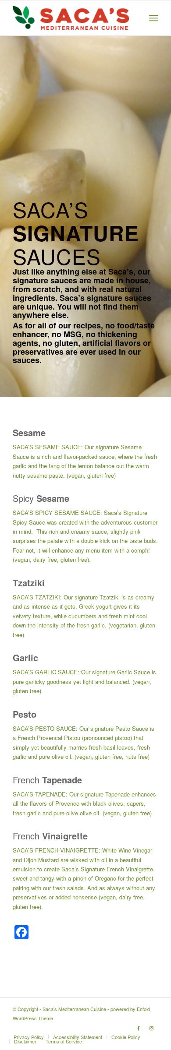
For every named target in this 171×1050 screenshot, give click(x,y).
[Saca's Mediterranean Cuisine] (71, 17)
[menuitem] (153, 17)
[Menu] (153, 17)
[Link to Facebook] (138, 1027)
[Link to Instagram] (151, 1027)
